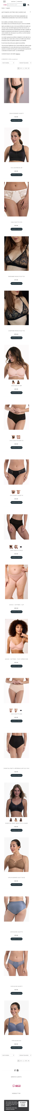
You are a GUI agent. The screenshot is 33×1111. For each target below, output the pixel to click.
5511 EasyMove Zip (16, 167)
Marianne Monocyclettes (16, 276)
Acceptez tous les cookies (23, 1104)
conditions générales (10, 1109)
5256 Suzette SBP (16, 385)
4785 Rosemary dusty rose (16, 877)
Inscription (19, 1)
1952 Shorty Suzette (16, 495)
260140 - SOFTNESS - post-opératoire (16, 659)
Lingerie (8, 8)
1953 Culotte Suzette (16, 440)
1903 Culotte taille (16, 550)
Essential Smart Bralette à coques (16, 823)
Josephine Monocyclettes (16, 330)
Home (3, 8)
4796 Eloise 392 (16, 1040)
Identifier (13, 1)
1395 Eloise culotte (16, 932)
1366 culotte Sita (16, 222)
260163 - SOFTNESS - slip (16, 604)
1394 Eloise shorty (17, 986)
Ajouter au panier (16, 120)
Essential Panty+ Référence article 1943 (16, 768)
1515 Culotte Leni (16, 714)
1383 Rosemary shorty (16, 113)
